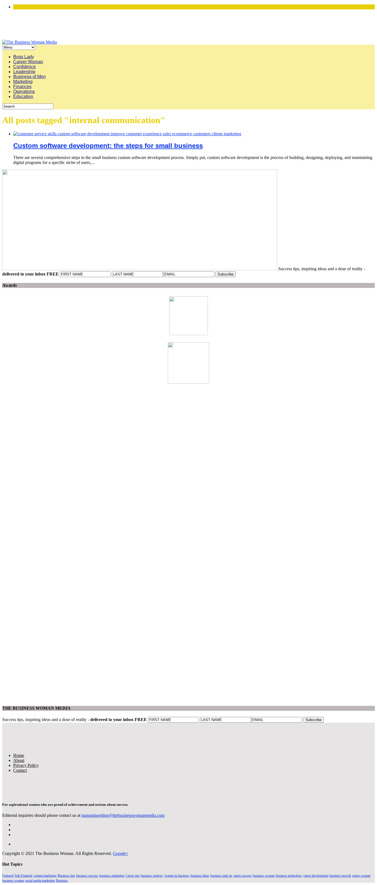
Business (62, 881)
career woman (361, 876)
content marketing (45, 876)
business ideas (199, 876)
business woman (264, 876)
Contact (20, 770)
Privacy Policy (26, 765)
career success (242, 876)
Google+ (120, 853)
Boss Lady (23, 56)
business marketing (111, 876)
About (18, 760)
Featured (8, 876)
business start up (221, 876)
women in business (176, 876)
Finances (22, 86)
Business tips (66, 876)
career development (315, 876)
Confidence (24, 66)
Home (18, 755)
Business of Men (29, 76)
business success (87, 876)
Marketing (23, 81)
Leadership (24, 71)
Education (23, 96)
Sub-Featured (23, 876)
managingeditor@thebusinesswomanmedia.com (122, 815)
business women (13, 881)
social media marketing (40, 881)
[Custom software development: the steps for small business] (127, 133)
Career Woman (28, 61)
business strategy (152, 876)
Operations (24, 91)
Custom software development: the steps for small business (108, 145)
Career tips (133, 876)
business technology (289, 876)
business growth (340, 876)
